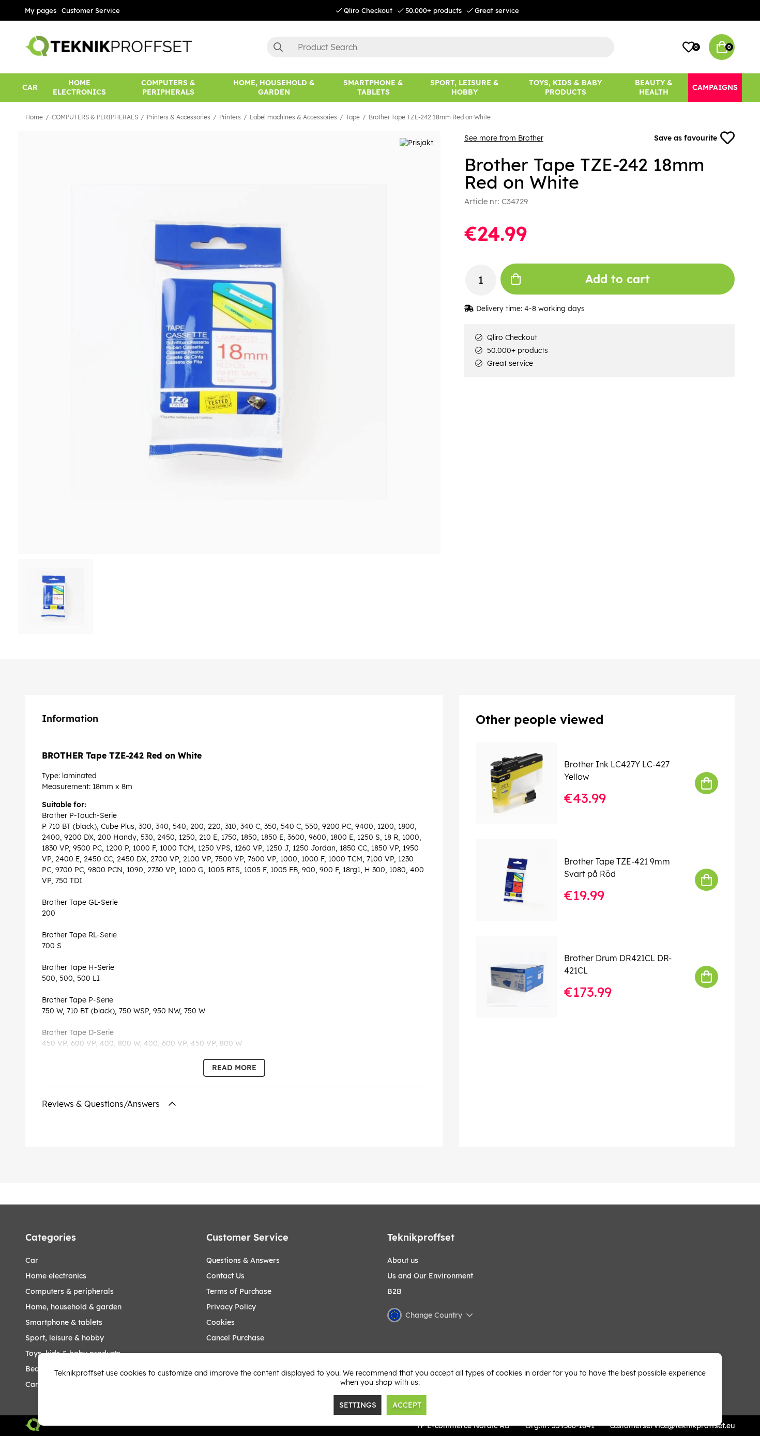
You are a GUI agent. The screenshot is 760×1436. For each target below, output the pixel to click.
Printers (230, 117)
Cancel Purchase (235, 1337)
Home (34, 117)
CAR (31, 1260)
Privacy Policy (231, 1306)
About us (402, 1260)
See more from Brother (503, 138)
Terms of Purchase (238, 1291)
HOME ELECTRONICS (55, 1275)
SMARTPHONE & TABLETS (63, 1322)
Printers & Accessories (178, 117)
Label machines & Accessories (293, 117)
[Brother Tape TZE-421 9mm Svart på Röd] (523, 879)
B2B (394, 1291)
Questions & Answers (243, 1260)
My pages (40, 10)
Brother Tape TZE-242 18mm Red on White (430, 117)
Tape (353, 117)
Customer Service (91, 10)
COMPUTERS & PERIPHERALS (95, 117)
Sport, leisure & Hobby (64, 1337)
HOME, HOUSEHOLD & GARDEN (73, 1306)
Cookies (220, 1322)
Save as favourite (685, 138)
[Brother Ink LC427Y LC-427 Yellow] (523, 783)
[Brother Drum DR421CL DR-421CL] (523, 976)
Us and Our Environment (430, 1275)
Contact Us (225, 1275)
